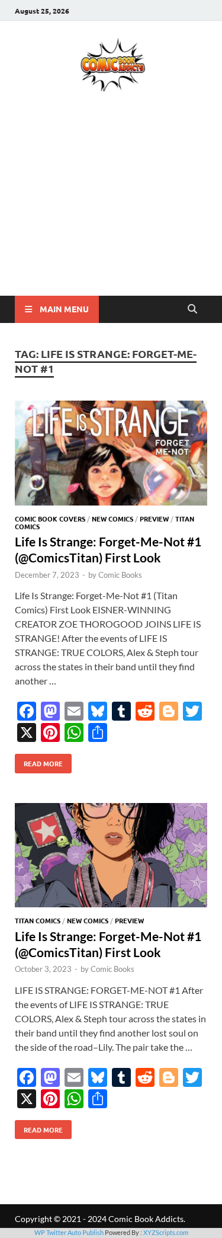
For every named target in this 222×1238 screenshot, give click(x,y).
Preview (154, 518)
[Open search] (192, 309)
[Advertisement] (111, 211)
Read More (39, 761)
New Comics (112, 518)
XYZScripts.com (165, 1232)
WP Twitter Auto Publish (69, 1232)
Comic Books (120, 575)
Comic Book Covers (50, 518)
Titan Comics (37, 920)
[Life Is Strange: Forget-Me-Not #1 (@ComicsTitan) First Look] (111, 455)
